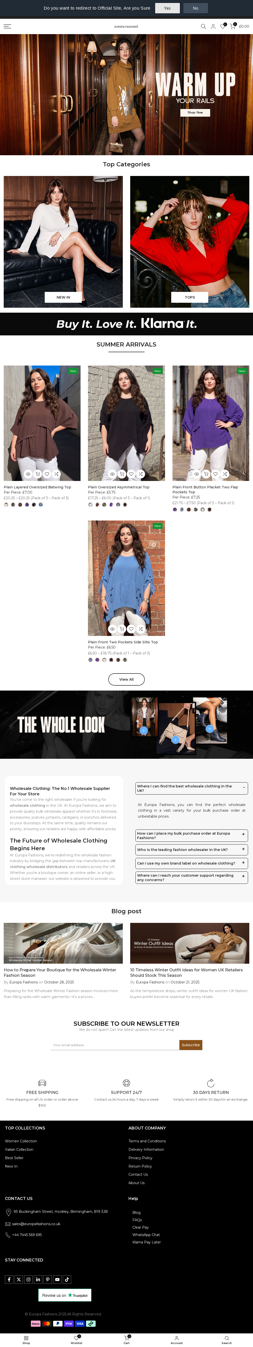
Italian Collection (19, 1149)
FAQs (137, 1220)
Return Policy (140, 1166)
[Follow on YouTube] (57, 1279)
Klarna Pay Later (146, 1242)
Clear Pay (140, 1227)
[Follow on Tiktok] (67, 1279)
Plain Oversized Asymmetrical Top (118, 487)
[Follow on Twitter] (19, 1279)
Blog (136, 1212)
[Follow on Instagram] (28, 1279)
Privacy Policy (140, 1158)
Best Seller (14, 1158)
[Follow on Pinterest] (47, 1279)
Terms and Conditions (147, 1141)
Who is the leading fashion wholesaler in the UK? (182, 849)
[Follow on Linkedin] (38, 1279)
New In (11, 1166)
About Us (136, 1183)
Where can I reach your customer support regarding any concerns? (185, 877)
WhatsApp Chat (146, 1235)
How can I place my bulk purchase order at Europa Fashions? (183, 835)
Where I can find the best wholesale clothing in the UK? (184, 788)
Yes (167, 8)
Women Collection (21, 1141)
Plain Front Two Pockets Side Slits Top (123, 642)
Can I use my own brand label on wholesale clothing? (186, 863)
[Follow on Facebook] (9, 1279)
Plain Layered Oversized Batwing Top (37, 487)
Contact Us (138, 1174)
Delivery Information (146, 1149)
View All (126, 679)
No (195, 8)
